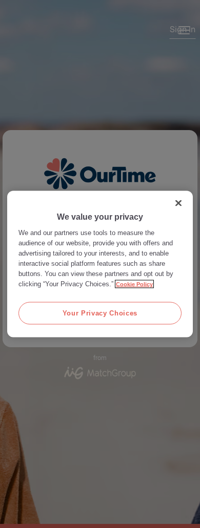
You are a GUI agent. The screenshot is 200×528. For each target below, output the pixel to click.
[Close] (178, 203)
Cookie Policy (134, 284)
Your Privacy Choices (100, 312)
